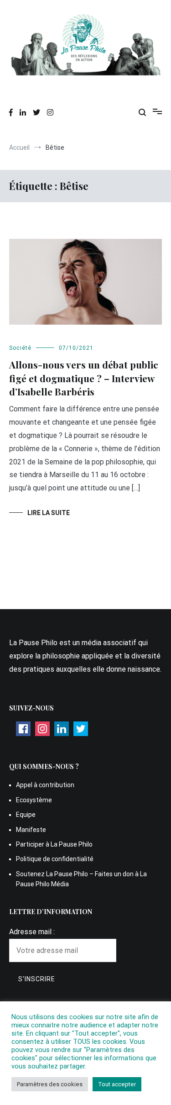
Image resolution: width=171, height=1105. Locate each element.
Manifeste (31, 829)
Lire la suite (48, 512)
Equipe (26, 814)
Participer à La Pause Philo (54, 844)
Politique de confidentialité (54, 859)
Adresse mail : (32, 931)
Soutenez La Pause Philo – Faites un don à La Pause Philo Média (81, 879)
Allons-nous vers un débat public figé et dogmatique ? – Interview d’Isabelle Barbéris (83, 378)
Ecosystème (34, 800)
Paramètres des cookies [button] (50, 1084)
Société (20, 348)
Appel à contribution (45, 785)
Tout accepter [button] (117, 1084)
